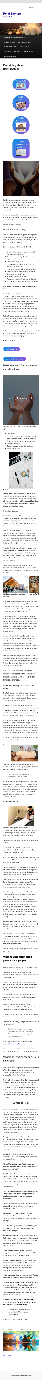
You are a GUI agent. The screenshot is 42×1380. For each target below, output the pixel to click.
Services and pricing (16, 1044)
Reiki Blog (17, 51)
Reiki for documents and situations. (21, 144)
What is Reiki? (21, 81)
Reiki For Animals (9, 42)
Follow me (7, 1356)
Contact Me (7, 51)
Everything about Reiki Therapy (14, 37)
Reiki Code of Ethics (10, 47)
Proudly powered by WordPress (21, 1376)
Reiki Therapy (12, 13)
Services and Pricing (24, 42)
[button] (3, 489)
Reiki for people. (21, 98)
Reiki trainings (24, 47)
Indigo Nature (28, 51)
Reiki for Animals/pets (21, 119)
